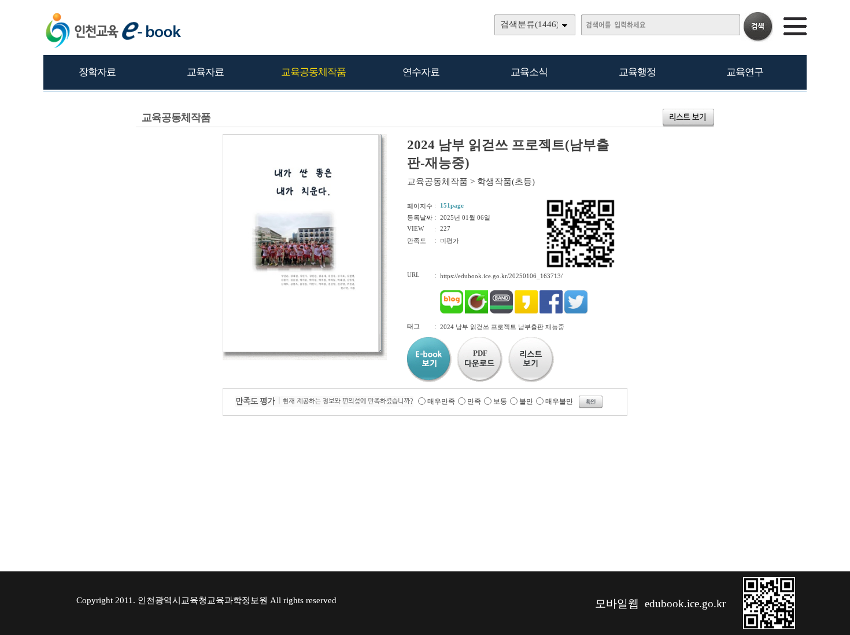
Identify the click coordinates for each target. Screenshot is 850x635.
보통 (500, 401)
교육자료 (205, 72)
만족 (474, 401)
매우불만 (559, 401)
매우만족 (441, 401)
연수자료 (420, 72)
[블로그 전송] (451, 311)
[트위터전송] (575, 311)
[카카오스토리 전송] (526, 311)
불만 (526, 401)
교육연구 (744, 72)
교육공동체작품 (313, 72)
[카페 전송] (476, 311)
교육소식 (529, 72)
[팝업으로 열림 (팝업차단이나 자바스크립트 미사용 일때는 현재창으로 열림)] (301, 350)
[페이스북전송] (551, 311)
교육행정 (637, 72)
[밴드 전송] (501, 311)
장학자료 (97, 72)
